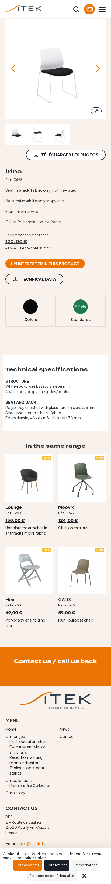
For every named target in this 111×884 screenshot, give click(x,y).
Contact (67, 736)
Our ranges (15, 736)
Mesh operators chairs (28, 741)
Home (10, 729)
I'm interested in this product (45, 263)
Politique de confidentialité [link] (51, 876)
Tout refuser (57, 865)
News (64, 729)
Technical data (38, 279)
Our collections (19, 780)
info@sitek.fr (32, 843)
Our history (15, 792)
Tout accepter (27, 865)
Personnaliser (86, 865)
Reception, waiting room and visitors (26, 760)
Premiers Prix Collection (30, 785)
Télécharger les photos (69, 154)
